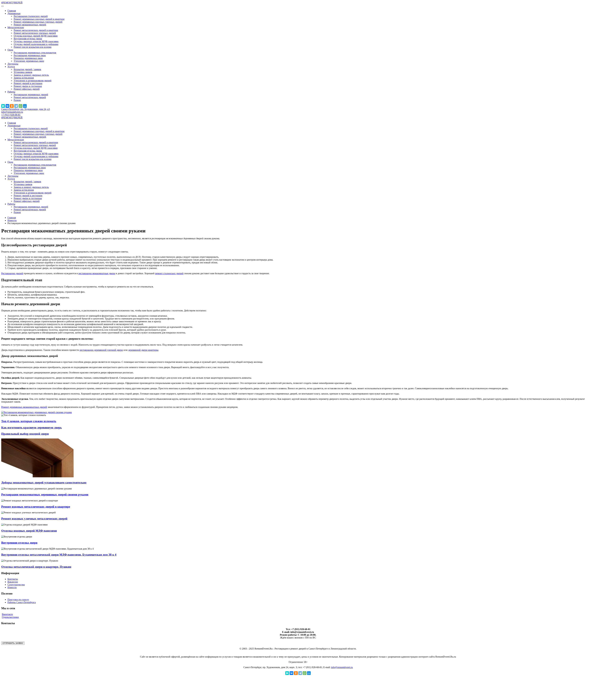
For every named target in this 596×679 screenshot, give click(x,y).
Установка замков (23, 72)
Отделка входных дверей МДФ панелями (36, 35)
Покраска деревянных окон (28, 58)
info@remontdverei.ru (12, 112)
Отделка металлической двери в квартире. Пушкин (36, 566)
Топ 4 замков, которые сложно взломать (28, 421)
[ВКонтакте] (7, 106)
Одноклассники (10, 617)
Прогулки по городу (18, 599)
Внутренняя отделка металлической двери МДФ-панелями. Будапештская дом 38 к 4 (58, 554)
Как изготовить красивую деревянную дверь (31, 427)
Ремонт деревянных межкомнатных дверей (24, 407)
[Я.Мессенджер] (3, 106)
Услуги (11, 66)
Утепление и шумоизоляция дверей (32, 80)
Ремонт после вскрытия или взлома (32, 47)
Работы (11, 91)
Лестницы (12, 63)
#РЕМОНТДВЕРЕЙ (12, 2)
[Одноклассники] (12, 106)
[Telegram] (16, 106)
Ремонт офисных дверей (27, 89)
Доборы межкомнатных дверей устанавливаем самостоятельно (43, 482)
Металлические (15, 27)
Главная (11, 10)
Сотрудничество (16, 584)
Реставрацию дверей (12, 273)
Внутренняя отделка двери (28, 38)
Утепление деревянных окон (29, 61)
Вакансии (12, 581)
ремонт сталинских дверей (169, 273)
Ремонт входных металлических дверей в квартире (35, 506)
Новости (12, 220)
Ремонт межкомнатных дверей (30, 24)
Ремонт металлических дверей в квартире (36, 30)
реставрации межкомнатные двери (96, 273)
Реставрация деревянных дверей (31, 94)
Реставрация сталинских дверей (31, 16)
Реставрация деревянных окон (30, 55)
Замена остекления (24, 77)
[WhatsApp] (20, 106)
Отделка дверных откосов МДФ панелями (36, 41)
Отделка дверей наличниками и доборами (36, 44)
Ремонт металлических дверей (30, 97)
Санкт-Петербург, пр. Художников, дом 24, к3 (25, 109)
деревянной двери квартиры (143, 350)
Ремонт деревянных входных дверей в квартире (39, 19)
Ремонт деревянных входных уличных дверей (38, 22)
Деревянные (13, 13)
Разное (17, 100)
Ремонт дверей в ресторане (28, 83)
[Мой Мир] (25, 106)
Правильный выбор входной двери (25, 433)
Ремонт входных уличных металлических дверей (34, 518)
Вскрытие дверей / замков (27, 69)
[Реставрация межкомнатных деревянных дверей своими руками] (36, 412)
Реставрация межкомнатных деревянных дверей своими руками (44, 494)
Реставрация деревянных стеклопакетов (35, 52)
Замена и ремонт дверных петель (31, 75)
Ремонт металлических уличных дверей (35, 33)
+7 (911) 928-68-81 (10, 114)
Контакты (12, 579)
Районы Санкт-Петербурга (21, 602)
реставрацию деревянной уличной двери (101, 350)
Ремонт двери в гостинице (28, 86)
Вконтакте (7, 614)
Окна (10, 49)
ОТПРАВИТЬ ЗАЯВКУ (12, 643)
